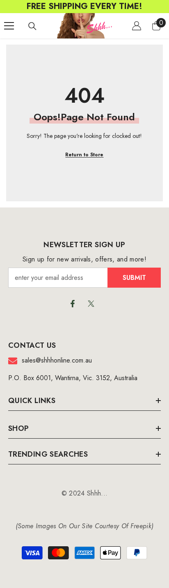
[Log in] (136, 25)
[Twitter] (91, 303)
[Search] (32, 26)
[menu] (9, 26)
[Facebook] (72, 303)
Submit (134, 277)
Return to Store (84, 154)
